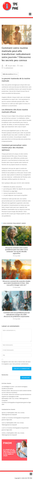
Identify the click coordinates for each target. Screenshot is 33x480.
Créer (21, 66)
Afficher (15, 74)
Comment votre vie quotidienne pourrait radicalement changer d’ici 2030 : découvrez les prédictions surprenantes (16, 314)
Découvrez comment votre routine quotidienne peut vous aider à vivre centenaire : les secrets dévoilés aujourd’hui (16, 250)
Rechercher (5, 375)
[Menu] (30, 14)
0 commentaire (8, 68)
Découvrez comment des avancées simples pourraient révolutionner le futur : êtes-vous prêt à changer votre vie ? (16, 283)
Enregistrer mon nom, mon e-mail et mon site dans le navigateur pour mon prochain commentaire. (16, 363)
